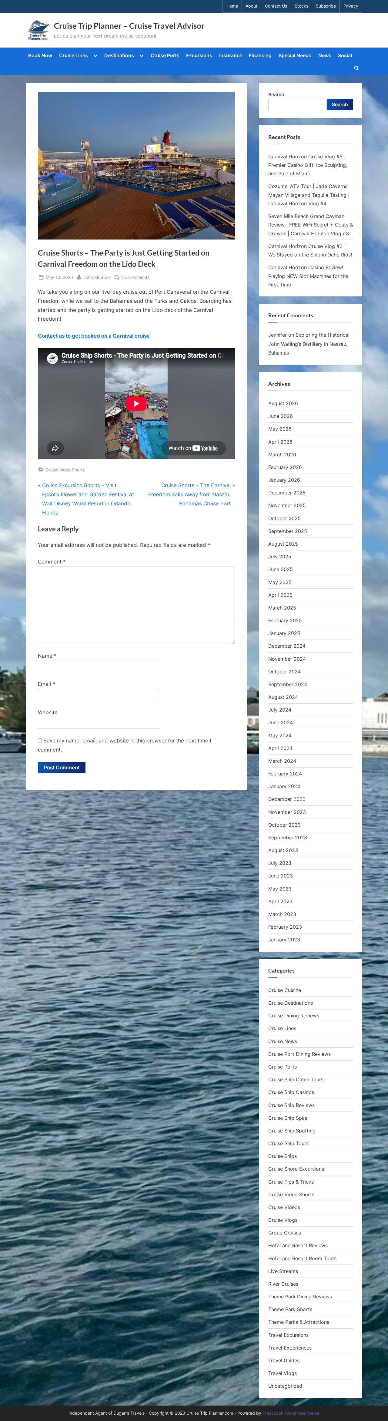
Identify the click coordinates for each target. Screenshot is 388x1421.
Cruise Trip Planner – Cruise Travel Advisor (129, 25)
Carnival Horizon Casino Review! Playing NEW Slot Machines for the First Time (308, 276)
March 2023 (282, 914)
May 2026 (280, 429)
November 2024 (287, 659)
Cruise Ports (165, 55)
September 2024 (287, 684)
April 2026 (280, 442)
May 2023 (280, 889)
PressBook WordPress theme (291, 1413)
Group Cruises (284, 1233)
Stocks (301, 6)
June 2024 (280, 722)
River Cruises (283, 1284)
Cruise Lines (73, 55)
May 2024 (280, 735)
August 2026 (283, 403)
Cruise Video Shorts (65, 469)
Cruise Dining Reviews (293, 1016)
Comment (52, 562)
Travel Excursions (288, 1335)
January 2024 (284, 786)
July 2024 (279, 710)
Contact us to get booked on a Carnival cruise (94, 336)
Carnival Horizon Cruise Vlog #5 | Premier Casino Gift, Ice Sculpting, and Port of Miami (307, 165)
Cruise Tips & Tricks (291, 1182)
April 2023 (280, 901)
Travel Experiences (290, 1348)
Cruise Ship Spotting (292, 1131)
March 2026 (282, 454)
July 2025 (279, 557)
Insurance (230, 55)
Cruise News (282, 1041)
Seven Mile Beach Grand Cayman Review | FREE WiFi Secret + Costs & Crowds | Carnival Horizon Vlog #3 (310, 224)
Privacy (350, 6)
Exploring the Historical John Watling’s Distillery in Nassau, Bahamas (309, 343)
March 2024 (282, 761)
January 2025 (284, 633)
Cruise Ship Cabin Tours (295, 1079)
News (324, 55)
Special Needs (295, 55)
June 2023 (280, 876)
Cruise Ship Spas (287, 1118)
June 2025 (280, 569)
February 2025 (285, 620)
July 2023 (279, 863)
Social (345, 55)
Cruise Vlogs (282, 1220)
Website (48, 712)
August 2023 (283, 850)
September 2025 (287, 531)
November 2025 (287, 505)
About (251, 6)
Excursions (199, 55)
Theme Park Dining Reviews (300, 1297)
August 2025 (283, 544)
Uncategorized (285, 1386)
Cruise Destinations (290, 1003)
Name (47, 656)
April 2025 (280, 595)
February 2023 (285, 927)
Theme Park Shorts (290, 1309)
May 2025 (280, 582)
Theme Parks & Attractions (298, 1322)
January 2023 (284, 940)
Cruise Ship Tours (288, 1143)
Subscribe (326, 6)
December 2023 (287, 799)
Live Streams (283, 1271)
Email (46, 684)
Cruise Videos (284, 1207)
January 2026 (284, 480)
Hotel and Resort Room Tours (302, 1258)
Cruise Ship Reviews (291, 1105)
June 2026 (280, 416)
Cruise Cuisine (284, 990)
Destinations (119, 55)
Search (276, 94)
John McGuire (97, 277)
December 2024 (287, 646)
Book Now (40, 55)
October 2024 (284, 672)
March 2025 (282, 608)
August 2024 (283, 697)
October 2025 (284, 518)
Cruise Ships (282, 1156)
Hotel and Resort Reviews (298, 1245)
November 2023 (287, 812)
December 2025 (287, 493)
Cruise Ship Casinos (291, 1092)
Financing (260, 55)
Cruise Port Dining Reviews (299, 1054)
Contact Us (276, 6)
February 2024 (285, 774)
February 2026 (285, 467)
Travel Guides (283, 1360)
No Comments (135, 277)
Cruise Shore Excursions (296, 1169)
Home (232, 6)
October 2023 (284, 825)
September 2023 (287, 837)
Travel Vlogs (282, 1373)
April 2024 (280, 748)
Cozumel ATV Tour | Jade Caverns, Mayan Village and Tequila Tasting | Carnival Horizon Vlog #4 (309, 195)
